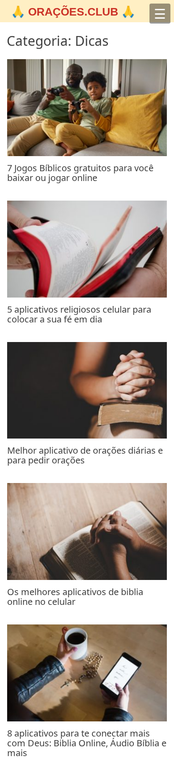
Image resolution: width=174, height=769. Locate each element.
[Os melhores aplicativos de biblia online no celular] (87, 577)
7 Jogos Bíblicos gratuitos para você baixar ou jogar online (80, 173)
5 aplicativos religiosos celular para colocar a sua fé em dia (79, 314)
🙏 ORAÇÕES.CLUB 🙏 (73, 11)
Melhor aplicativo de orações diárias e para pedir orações (85, 455)
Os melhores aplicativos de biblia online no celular (75, 597)
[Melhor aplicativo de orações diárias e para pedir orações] (87, 436)
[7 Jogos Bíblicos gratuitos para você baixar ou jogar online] (87, 153)
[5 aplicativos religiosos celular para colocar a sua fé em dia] (87, 295)
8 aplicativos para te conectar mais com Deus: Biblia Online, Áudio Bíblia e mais (86, 743)
